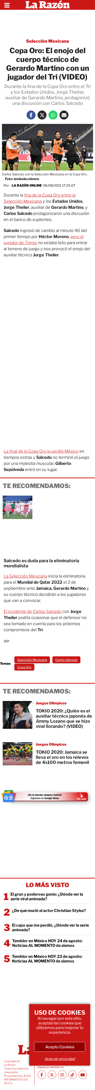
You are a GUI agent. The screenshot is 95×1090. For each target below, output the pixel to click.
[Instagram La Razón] (62, 1074)
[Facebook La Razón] (31, 115)
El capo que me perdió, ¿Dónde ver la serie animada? (50, 927)
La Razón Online (27, 185)
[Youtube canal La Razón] (82, 1074)
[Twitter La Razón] (42, 115)
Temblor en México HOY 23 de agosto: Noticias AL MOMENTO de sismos (47, 958)
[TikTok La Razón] (72, 1074)
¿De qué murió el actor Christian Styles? (49, 910)
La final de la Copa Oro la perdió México (41, 451)
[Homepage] (48, 5)
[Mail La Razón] (63, 115)
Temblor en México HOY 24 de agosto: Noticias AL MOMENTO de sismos (47, 943)
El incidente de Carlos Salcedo (32, 611)
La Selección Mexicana (25, 576)
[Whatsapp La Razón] (52, 115)
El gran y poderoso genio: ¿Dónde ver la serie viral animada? (46, 896)
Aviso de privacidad (60, 1059)
